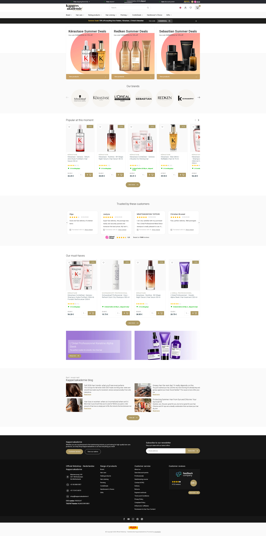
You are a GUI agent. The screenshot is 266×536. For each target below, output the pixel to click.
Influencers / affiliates (142, 506)
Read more (87, 394)
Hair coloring (110, 15)
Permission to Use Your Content (145, 509)
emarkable (157, 532)
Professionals (139, 476)
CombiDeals (136, 15)
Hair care (79, 15)
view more (131, 184)
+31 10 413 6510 (75, 490)
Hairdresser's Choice (154, 15)
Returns (137, 489)
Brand (68, 15)
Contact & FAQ (139, 482)
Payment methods (140, 492)
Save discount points (141, 472)
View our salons (93, 451)
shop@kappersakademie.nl (79, 496)
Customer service (74, 451)
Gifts (168, 15)
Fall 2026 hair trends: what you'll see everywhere (104, 385)
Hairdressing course (141, 479)
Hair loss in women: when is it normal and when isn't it (106, 402)
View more (192, 492)
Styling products (94, 15)
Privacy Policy (139, 499)
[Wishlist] (191, 8)
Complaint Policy (140, 502)
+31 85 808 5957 (75, 484)
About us (137, 469)
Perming (124, 15)
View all (131, 417)
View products (74, 77)
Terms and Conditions (142, 496)
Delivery (137, 486)
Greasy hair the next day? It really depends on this (173, 385)
